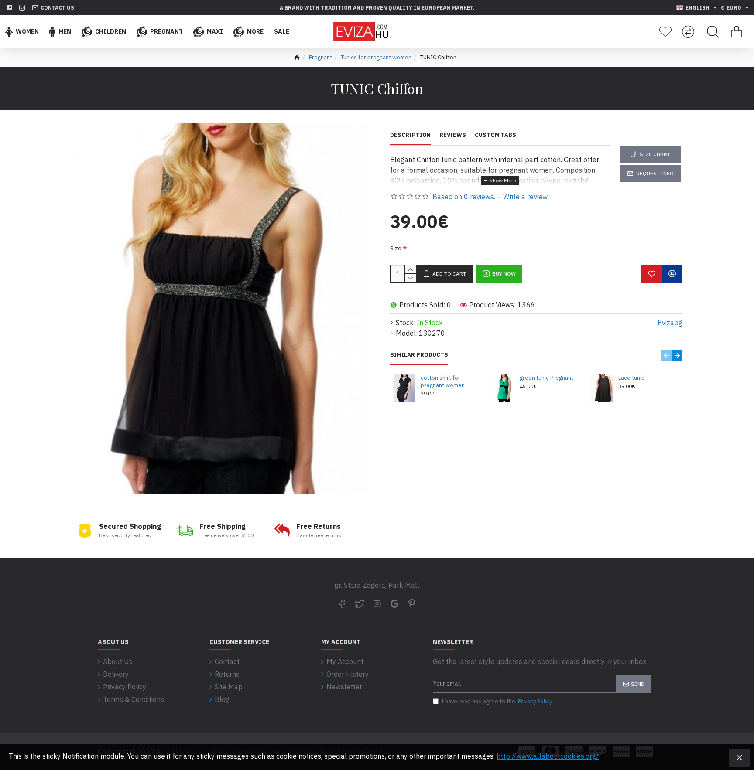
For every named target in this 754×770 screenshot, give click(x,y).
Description (410, 135)
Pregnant (320, 57)
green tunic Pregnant (546, 378)
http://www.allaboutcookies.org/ (548, 756)
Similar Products (419, 354)
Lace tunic (631, 378)
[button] (666, 355)
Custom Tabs (495, 135)
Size (395, 248)
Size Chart (655, 154)
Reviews (452, 135)
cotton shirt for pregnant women (443, 382)
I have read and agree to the (497, 701)
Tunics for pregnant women (376, 57)
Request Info (655, 173)
